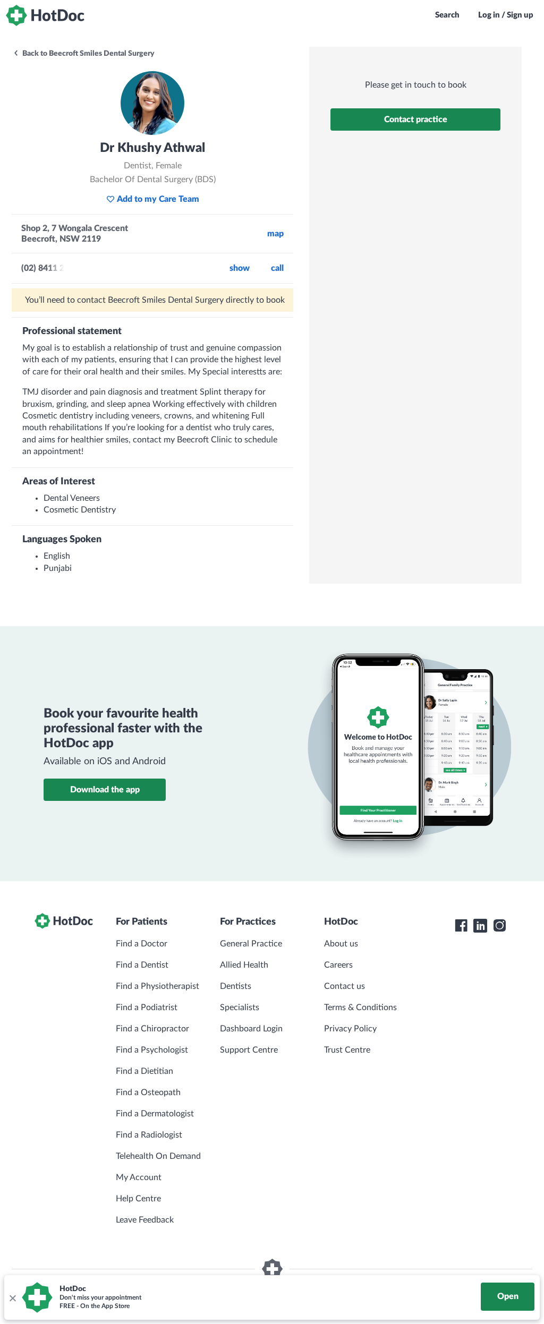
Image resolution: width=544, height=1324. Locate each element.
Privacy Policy (350, 1028)
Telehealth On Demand (158, 1156)
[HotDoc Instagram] (499, 926)
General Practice (251, 943)
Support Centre (249, 1050)
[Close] (12, 1297)
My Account (139, 1177)
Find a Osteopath (148, 1092)
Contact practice (415, 119)
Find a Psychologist (152, 1050)
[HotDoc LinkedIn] (480, 926)
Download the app (105, 789)
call (277, 268)
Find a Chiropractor (152, 1028)
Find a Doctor (141, 943)
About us (341, 943)
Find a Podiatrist (146, 1007)
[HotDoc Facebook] (461, 926)
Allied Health (244, 965)
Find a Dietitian (144, 1071)
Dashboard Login (251, 1028)
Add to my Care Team (158, 199)
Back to (88, 53)
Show (240, 268)
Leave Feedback (145, 1220)
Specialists (239, 1007)
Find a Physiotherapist (157, 986)
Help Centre (138, 1198)
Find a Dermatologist (155, 1113)
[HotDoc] (45, 15)
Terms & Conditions (360, 1007)
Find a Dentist (142, 965)
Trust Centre (347, 1050)
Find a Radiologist (149, 1135)
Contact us (344, 986)
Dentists (235, 986)
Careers (338, 965)
